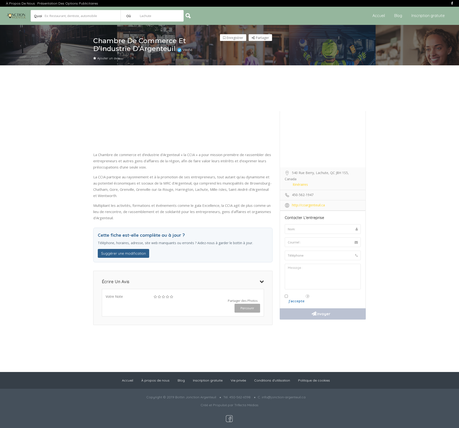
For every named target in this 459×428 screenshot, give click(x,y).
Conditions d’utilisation (272, 380)
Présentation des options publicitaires (67, 3)
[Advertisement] (229, 108)
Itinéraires (300, 184)
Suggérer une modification (123, 253)
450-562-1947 (302, 194)
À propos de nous (20, 3)
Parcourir (247, 308)
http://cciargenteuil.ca (308, 205)
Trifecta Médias (246, 405)
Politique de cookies (314, 380)
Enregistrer (234, 37)
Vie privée (238, 380)
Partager (262, 37)
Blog (398, 15)
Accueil (378, 15)
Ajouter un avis (108, 58)
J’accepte (297, 300)
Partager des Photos (243, 300)
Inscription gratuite (428, 15)
